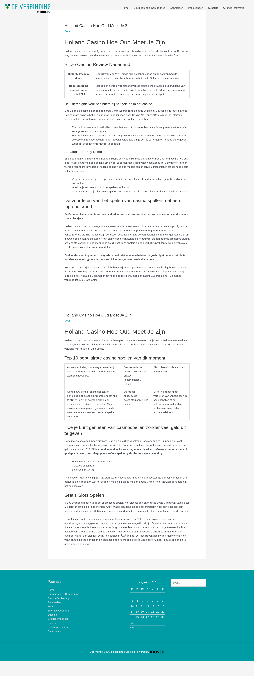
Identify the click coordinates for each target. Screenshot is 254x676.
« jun (132, 627)
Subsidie (213, 7)
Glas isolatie (55, 631)
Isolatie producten (58, 627)
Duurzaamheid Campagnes (149, 7)
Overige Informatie (233, 7)
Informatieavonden (58, 610)
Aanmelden (176, 7)
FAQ (50, 606)
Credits (129, 651)
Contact (52, 623)
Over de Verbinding (59, 598)
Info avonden (195, 7)
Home (125, 7)
